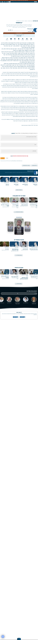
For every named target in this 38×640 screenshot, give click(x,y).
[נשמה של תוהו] (14, 182)
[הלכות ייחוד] (4, 246)
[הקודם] (6, 227)
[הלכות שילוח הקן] (23, 246)
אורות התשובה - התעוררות (34, 275)
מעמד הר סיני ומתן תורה (26, 165)
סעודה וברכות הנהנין (34, 247)
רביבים (17, 275)
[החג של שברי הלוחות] (23, 202)
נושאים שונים (7, 247)
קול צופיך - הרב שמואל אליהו (24, 276)
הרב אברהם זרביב (35, 277)
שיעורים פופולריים (19, 240)
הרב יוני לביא (7, 250)
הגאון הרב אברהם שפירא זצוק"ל (34, 207)
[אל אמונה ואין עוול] (23, 182)
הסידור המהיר (36, 250)
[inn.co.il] (9, 1)
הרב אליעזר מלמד (25, 250)
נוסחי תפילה (16, 247)
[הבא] (32, 227)
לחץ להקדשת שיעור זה (19, 33)
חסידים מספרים (34, 165)
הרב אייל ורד (7, 278)
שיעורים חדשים (19, 267)
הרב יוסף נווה (7, 206)
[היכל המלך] (4, 182)
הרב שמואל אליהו (25, 279)
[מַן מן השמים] (33, 182)
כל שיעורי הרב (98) (19, 189)
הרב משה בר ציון (16, 206)
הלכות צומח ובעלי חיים (24, 247)
